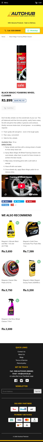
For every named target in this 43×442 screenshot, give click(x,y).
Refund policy (21, 363)
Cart (39, 2)
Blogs (21, 357)
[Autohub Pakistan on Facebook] (15, 381)
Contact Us (21, 351)
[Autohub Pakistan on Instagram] (21, 381)
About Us (21, 354)
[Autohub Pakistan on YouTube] (27, 381)
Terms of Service (21, 360)
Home (3, 37)
